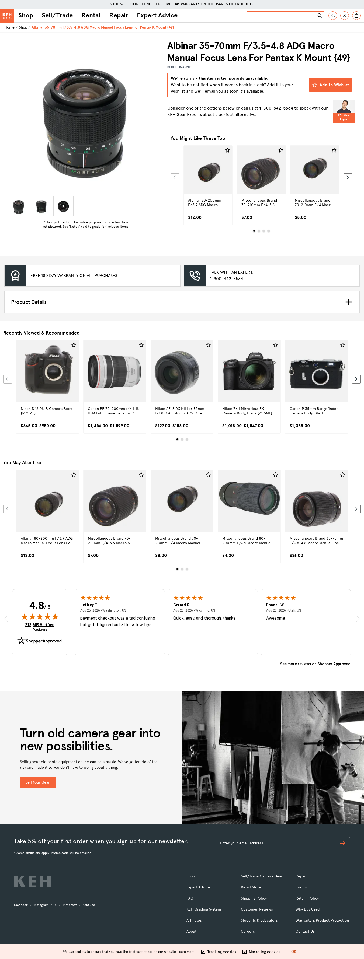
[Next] (348, 177)
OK (293, 951)
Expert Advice (157, 15)
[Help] (332, 15)
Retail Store (251, 887)
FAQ (189, 898)
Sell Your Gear (38, 782)
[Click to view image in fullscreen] (86, 117)
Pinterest (70, 905)
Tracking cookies (221, 952)
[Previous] (175, 177)
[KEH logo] (32, 881)
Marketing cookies (264, 952)
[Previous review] (6, 619)
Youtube (89, 905)
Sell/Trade (57, 15)
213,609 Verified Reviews (41, 627)
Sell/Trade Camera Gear (262, 876)
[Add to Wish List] (227, 150)
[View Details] (208, 176)
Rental (90, 15)
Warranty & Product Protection (322, 920)
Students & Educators (259, 920)
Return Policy (307, 898)
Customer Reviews (257, 909)
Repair (118, 15)
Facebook (21, 905)
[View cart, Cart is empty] (356, 15)
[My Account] (344, 15)
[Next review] (358, 619)
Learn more (186, 952)
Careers (248, 931)
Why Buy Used (308, 909)
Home (9, 27)
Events (301, 887)
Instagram (41, 905)
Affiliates (194, 920)
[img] (40, 616)
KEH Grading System (203, 909)
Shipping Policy (254, 898)
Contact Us (305, 931)
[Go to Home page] (7, 16)
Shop (25, 15)
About (191, 931)
